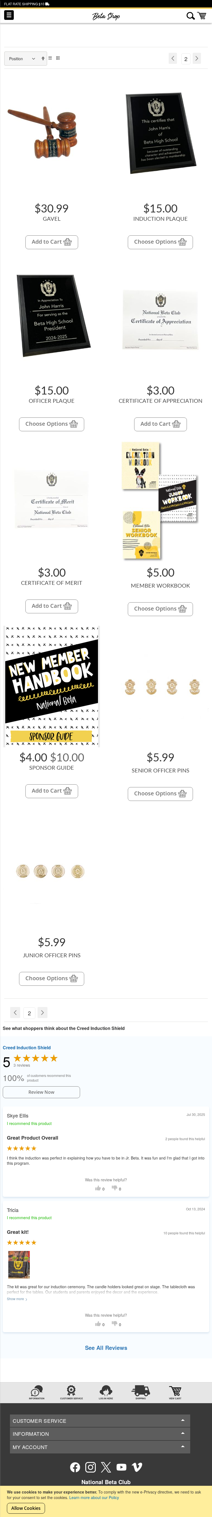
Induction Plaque (160, 219)
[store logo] (106, 16)
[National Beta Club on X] (106, 1467)
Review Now (41, 1092)
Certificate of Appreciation (160, 401)
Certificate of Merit (51, 583)
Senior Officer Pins (160, 771)
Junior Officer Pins (52, 955)
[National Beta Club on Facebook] (75, 1467)
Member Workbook (160, 586)
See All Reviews (106, 1348)
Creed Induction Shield (27, 1048)
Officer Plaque (52, 401)
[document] (106, 1501)
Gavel (51, 219)
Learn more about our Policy (94, 1497)
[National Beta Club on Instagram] (90, 1467)
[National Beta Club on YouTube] (121, 1467)
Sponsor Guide (51, 768)
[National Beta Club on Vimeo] (137, 1467)
